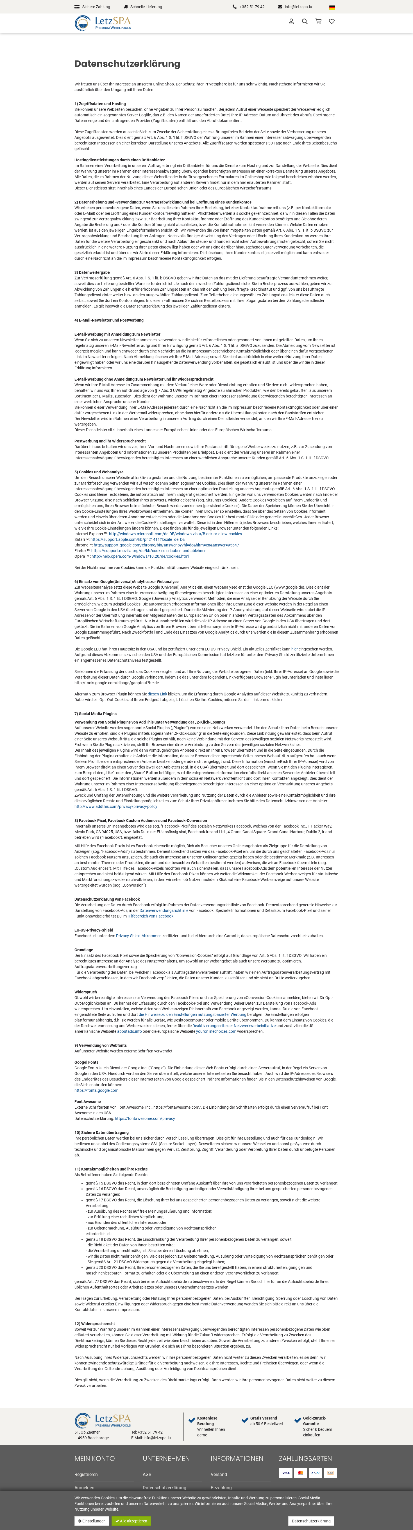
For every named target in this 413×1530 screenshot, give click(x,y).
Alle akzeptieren (133, 1521)
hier (294, 649)
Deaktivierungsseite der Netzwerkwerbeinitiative (234, 1025)
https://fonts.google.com (96, 1090)
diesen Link (157, 694)
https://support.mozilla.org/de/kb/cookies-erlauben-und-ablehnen (148, 550)
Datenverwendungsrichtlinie (164, 910)
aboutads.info (129, 1031)
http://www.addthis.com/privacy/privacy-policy (115, 806)
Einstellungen (93, 1521)
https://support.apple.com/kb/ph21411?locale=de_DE (137, 539)
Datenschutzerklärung (311, 1521)
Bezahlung (221, 1487)
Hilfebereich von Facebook (150, 916)
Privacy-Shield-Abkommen (139, 936)
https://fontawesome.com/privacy (145, 1118)
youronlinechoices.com (216, 1031)
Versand (219, 1474)
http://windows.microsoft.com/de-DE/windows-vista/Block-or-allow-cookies (175, 534)
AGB (147, 1474)
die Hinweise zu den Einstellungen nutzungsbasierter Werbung (192, 1014)
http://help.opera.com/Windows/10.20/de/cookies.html (140, 556)
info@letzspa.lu (298, 6)
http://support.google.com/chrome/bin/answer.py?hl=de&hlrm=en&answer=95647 (166, 545)
